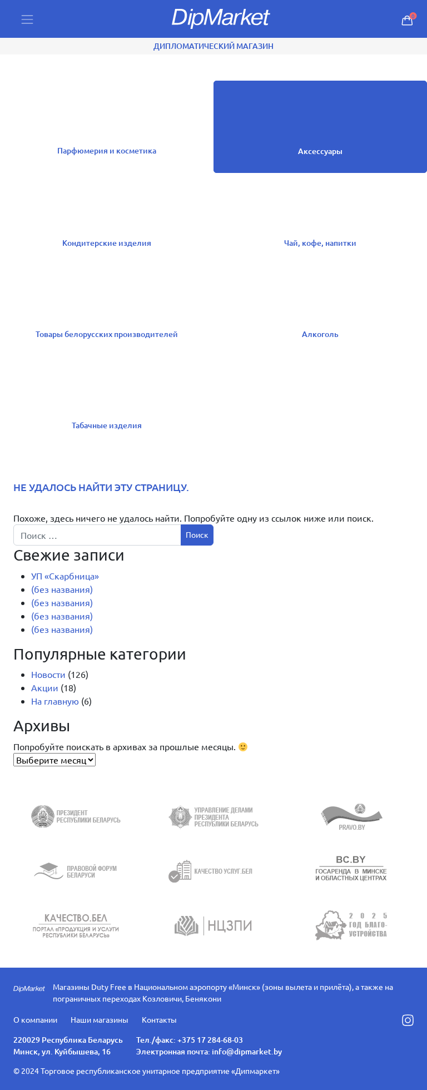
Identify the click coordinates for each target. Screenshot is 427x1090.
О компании (35, 1019)
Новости (48, 674)
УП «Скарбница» (65, 575)
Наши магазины (99, 1019)
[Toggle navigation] (27, 19)
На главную (55, 700)
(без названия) (62, 588)
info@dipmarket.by (247, 1051)
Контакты (159, 1019)
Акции (44, 687)
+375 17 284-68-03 (210, 1039)
